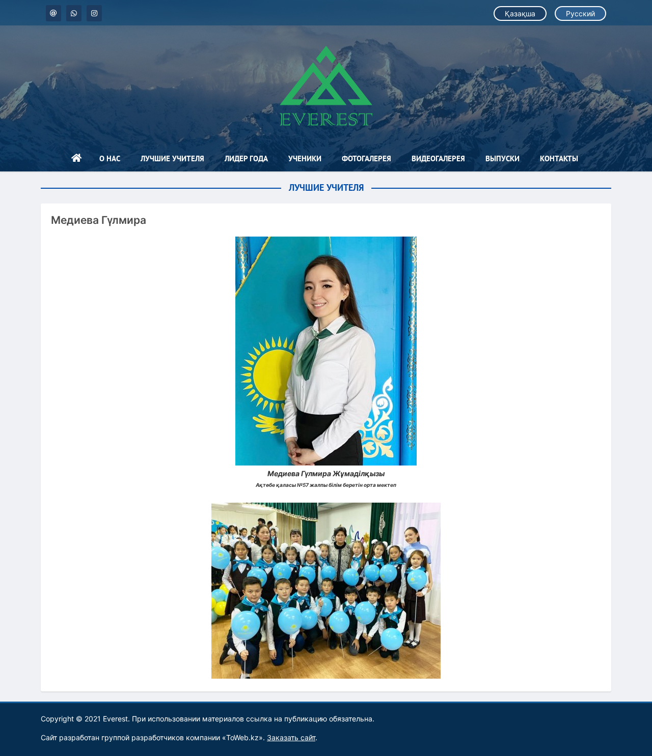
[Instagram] (94, 13)
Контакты (559, 158)
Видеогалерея (438, 158)
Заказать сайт (291, 737)
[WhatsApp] (74, 13)
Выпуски (502, 158)
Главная (76, 159)
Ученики (304, 158)
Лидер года (246, 158)
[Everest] (326, 86)
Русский (580, 13)
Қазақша (520, 13)
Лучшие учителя (172, 158)
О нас (109, 158)
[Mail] (53, 13)
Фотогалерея (366, 158)
